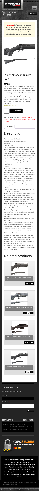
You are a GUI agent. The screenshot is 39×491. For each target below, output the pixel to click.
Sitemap (4, 484)
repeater (23, 119)
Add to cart (16, 111)
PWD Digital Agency (13, 484)
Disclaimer (32, 482)
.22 (17, 119)
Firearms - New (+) (26, 117)
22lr (19, 119)
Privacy (26, 482)
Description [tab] (9, 126)
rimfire (28, 119)
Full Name (5, 395)
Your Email (6, 402)
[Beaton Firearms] (12, 5)
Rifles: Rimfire (8, 119)
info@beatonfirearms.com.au (18, 429)
